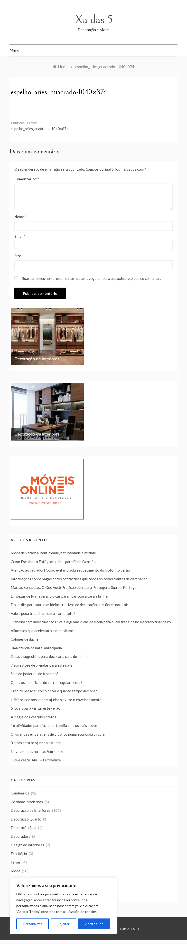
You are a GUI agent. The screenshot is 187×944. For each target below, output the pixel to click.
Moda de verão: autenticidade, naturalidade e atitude (53, 553)
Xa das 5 (94, 19)
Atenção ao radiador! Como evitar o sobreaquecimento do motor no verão (70, 570)
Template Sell (129, 928)
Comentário (25, 179)
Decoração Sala (23, 827)
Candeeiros (20, 793)
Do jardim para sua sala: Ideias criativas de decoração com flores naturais (70, 604)
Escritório (19, 853)
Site (17, 256)
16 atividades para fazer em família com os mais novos (54, 725)
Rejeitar (63, 924)
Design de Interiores (27, 845)
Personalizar (32, 924)
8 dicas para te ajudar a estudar (36, 743)
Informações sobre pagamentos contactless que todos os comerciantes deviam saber (79, 579)
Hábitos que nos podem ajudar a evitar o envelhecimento (56, 699)
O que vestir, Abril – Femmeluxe (36, 760)
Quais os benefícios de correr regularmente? (46, 682)
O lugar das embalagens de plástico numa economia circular (58, 734)
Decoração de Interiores (30, 810)
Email (20, 236)
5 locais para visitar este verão (35, 708)
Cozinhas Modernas (27, 802)
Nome (20, 216)
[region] (63, 905)
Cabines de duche (24, 639)
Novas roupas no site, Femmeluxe (37, 751)
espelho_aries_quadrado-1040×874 (40, 128)
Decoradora (20, 836)
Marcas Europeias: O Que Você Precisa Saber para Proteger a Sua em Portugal (74, 587)
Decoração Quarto (26, 819)
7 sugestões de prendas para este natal (42, 665)
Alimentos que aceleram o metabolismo (42, 630)
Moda (15, 871)
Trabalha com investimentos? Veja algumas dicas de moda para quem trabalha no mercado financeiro (91, 622)
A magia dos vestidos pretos (33, 717)
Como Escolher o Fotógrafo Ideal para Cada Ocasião (53, 561)
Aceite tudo (94, 924)
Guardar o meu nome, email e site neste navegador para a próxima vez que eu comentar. (91, 278)
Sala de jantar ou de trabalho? (34, 673)
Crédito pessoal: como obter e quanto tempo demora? (54, 691)
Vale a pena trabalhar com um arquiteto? (43, 613)
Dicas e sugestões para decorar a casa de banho (49, 656)
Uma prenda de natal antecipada (36, 648)
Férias (16, 862)
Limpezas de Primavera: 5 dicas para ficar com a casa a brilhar (60, 596)
